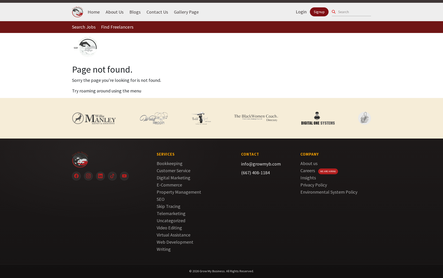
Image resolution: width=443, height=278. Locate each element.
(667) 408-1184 (255, 172)
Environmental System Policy (328, 192)
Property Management (179, 192)
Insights (308, 177)
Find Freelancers (117, 27)
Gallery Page (186, 12)
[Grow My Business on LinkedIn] (100, 176)
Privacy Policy (313, 185)
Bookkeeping (170, 163)
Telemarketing (171, 213)
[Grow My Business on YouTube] (124, 176)
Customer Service (173, 170)
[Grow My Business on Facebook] (76, 176)
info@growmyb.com (261, 164)
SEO (161, 199)
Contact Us (157, 12)
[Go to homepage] (107, 159)
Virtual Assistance (173, 235)
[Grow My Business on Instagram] (88, 176)
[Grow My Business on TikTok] (112, 176)
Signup (319, 11)
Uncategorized (171, 220)
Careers (307, 170)
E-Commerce (169, 185)
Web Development (175, 242)
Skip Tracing (168, 206)
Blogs (135, 12)
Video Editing (169, 228)
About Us (114, 12)
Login (301, 12)
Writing (164, 249)
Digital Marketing (173, 177)
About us (308, 163)
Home (94, 12)
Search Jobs (84, 27)
